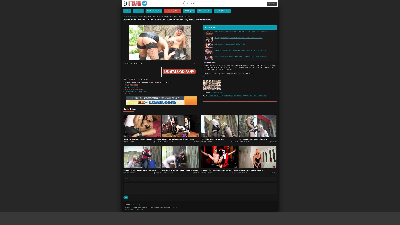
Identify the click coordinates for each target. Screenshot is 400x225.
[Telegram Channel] (144, 3)
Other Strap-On (204, 11)
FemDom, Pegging (154, 11)
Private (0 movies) (222, 11)
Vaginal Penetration (234, 95)
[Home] (132, 3)
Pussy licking (253, 95)
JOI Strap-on (189, 11)
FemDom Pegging (167, 141)
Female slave (262, 95)
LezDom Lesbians (136, 16)
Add (125, 197)
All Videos (138, 11)
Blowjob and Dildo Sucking (217, 95)
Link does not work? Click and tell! (135, 79)
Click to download (179, 71)
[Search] (222, 3)
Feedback (135, 205)
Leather (245, 95)
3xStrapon (126, 16)
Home (127, 11)
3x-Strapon (129, 209)
